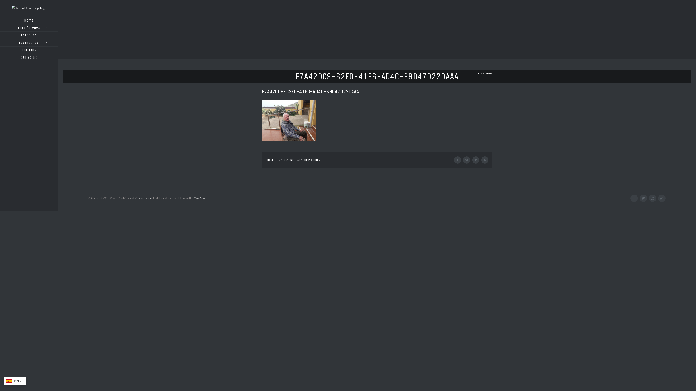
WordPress (199, 198)
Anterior (486, 74)
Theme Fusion (144, 198)
